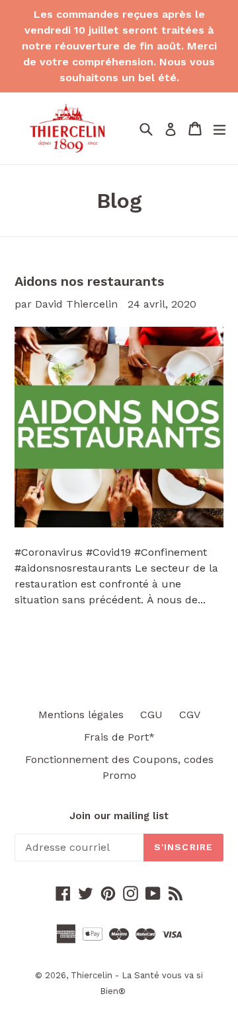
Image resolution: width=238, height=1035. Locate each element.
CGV (189, 714)
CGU (151, 714)
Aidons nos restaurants (89, 281)
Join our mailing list (119, 816)
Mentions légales (81, 714)
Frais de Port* (119, 737)
